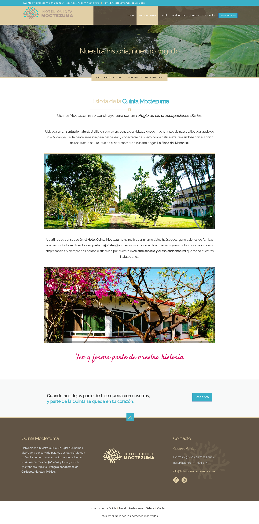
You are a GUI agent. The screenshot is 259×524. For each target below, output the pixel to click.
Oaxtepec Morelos (184, 448)
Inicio (130, 15)
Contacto (209, 15)
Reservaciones (228, 15)
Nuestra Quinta (107, 508)
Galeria (150, 508)
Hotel (163, 15)
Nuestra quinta (147, 15)
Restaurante (179, 15)
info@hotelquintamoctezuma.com (125, 3)
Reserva (202, 397)
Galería (194, 15)
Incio (93, 508)
